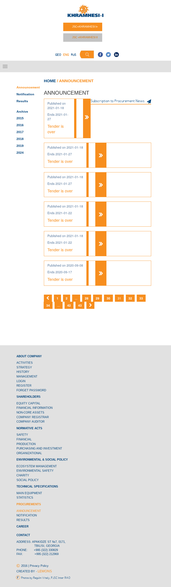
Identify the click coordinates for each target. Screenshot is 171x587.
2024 (20, 152)
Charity (22, 475)
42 (69, 305)
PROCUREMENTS (28, 504)
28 (86, 298)
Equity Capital (28, 403)
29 (97, 298)
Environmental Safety (35, 470)
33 (141, 298)
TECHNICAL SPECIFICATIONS (37, 486)
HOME (50, 81)
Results (22, 101)
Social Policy (27, 480)
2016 (20, 125)
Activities (24, 362)
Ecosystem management (36, 466)
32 (130, 298)
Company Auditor (30, 421)
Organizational (29, 453)
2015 (20, 118)
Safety (22, 434)
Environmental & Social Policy (42, 459)
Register (23, 385)
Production (26, 444)
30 (108, 298)
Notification (25, 94)
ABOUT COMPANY (29, 356)
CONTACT (23, 535)
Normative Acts (29, 428)
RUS (73, 55)
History (22, 371)
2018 (20, 139)
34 (48, 305)
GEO (58, 55)
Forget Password (31, 390)
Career (22, 526)
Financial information (34, 407)
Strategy (24, 367)
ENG (66, 55)
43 (80, 305)
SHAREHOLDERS (28, 396)
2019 (20, 146)
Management (26, 376)
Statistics (24, 497)
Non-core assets (30, 412)
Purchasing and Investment (39, 448)
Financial (24, 439)
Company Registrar (32, 417)
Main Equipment (29, 493)
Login (20, 381)
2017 (20, 132)
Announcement (28, 87)
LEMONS (45, 571)
